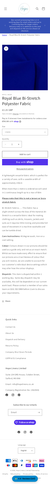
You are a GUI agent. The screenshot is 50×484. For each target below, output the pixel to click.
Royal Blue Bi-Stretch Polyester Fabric (24, 35)
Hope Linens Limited (23, 470)
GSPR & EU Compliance (16, 358)
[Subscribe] (39, 412)
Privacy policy (28, 474)
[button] (5, 9)
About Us (10, 333)
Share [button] (7, 301)
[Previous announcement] (5, 25)
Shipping (15, 114)
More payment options (25, 169)
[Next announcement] (45, 25)
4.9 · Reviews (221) (26, 478)
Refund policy (15, 474)
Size (3, 126)
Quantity (5, 139)
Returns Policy (12, 345)
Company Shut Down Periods (19, 352)
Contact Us (10, 327)
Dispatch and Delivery (15, 339)
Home (4, 35)
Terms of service (42, 474)
